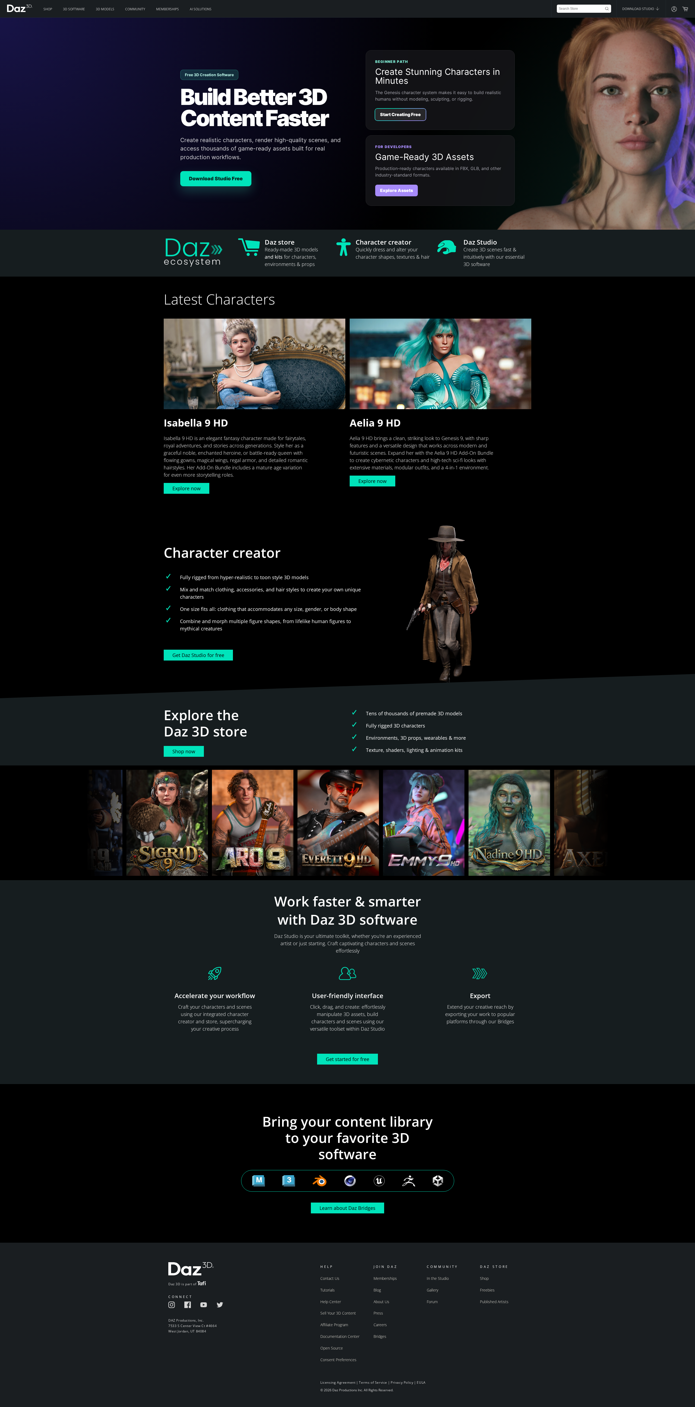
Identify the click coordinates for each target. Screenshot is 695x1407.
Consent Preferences (338, 1359)
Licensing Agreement (337, 1382)
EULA (421, 1382)
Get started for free (347, 1059)
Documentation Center (339, 1336)
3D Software (74, 9)
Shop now (183, 751)
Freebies (487, 1290)
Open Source (331, 1348)
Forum (432, 1301)
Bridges (380, 1336)
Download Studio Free (216, 178)
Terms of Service (373, 1382)
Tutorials (327, 1290)
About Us (381, 1301)
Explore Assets (396, 190)
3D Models (105, 9)
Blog (377, 1290)
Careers (380, 1324)
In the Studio (438, 1278)
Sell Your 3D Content (338, 1313)
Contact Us (329, 1278)
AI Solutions (200, 9)
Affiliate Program (334, 1324)
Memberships (167, 9)
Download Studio (638, 9)
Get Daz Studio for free (198, 655)
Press (378, 1313)
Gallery (432, 1290)
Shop (47, 9)
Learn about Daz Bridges (347, 1208)
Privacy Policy (402, 1382)
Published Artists (494, 1301)
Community (135, 9)
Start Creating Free (400, 114)
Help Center (330, 1301)
